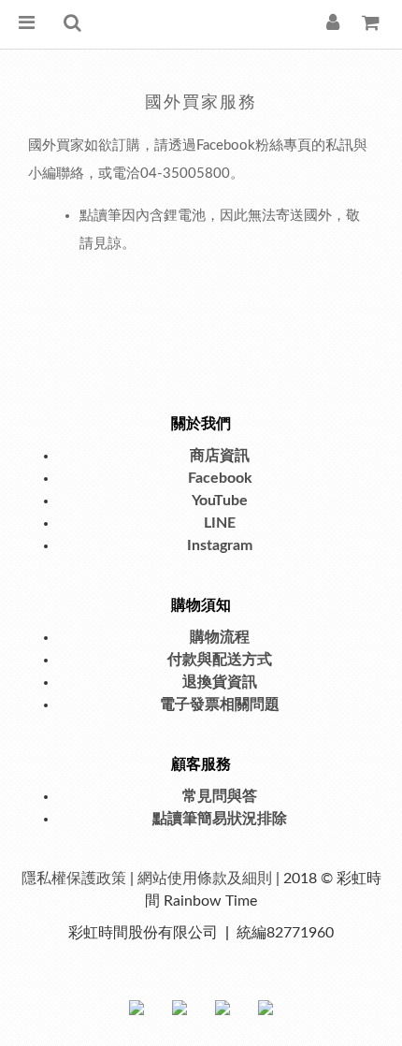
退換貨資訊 (219, 682)
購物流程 (220, 637)
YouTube (220, 500)
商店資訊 (220, 455)
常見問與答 (219, 796)
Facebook (220, 478)
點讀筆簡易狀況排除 (219, 818)
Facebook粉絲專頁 (253, 145)
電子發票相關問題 (220, 704)
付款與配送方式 (219, 659)
